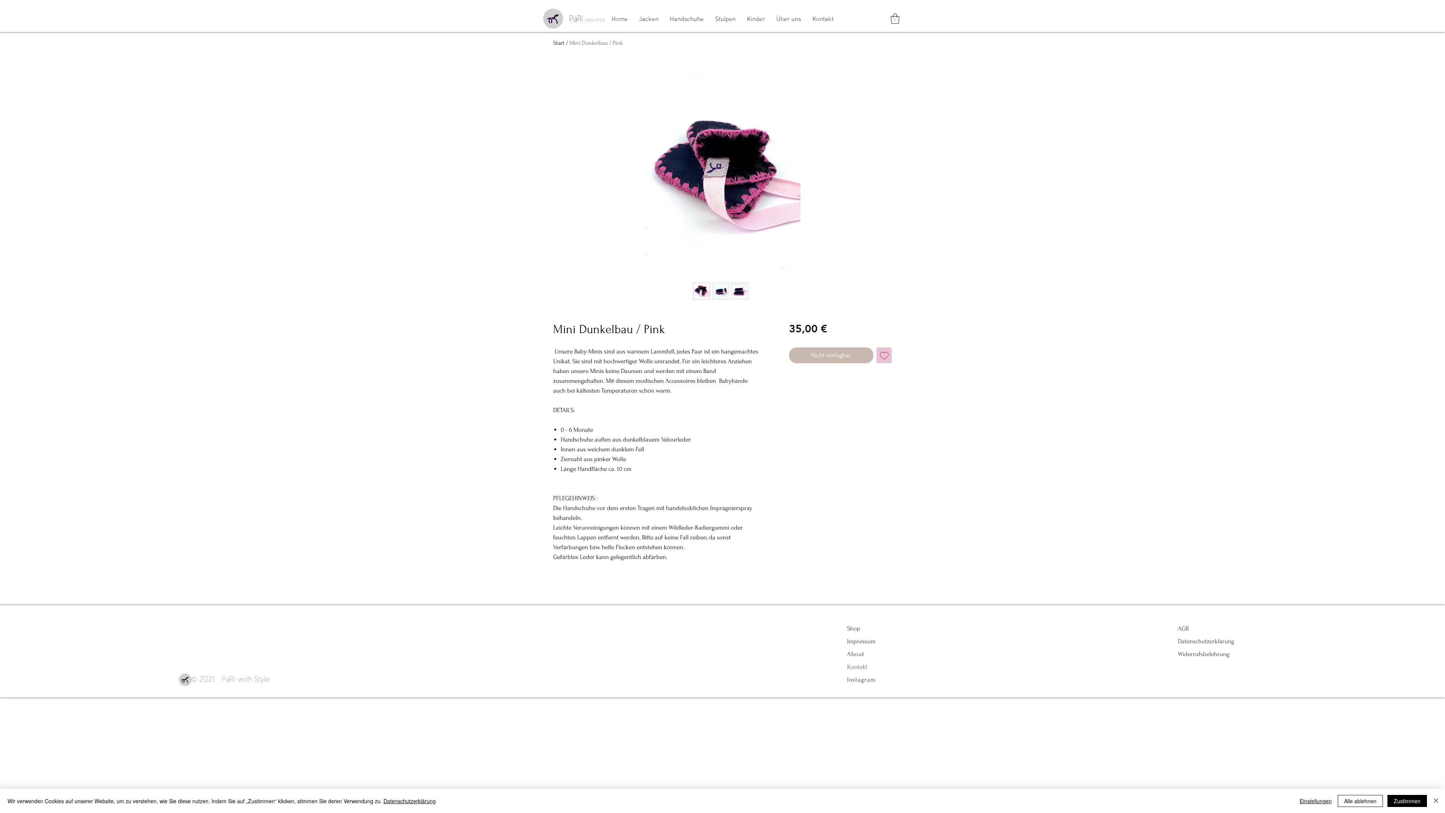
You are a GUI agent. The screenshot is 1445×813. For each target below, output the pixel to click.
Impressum (861, 641)
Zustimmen (1407, 801)
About (856, 654)
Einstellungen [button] (1316, 801)
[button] (895, 19)
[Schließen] (1435, 801)
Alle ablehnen (1360, 801)
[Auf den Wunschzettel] (884, 355)
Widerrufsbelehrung (1203, 654)
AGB (1183, 628)
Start (558, 43)
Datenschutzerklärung (1206, 641)
